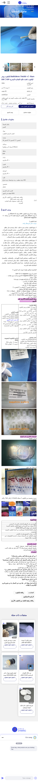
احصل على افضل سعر (27, 106)
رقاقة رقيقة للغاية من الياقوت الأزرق (22, 601)
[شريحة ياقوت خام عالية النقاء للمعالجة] (26, 695)
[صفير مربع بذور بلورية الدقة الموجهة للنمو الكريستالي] (10, 630)
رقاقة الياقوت (19, 593)
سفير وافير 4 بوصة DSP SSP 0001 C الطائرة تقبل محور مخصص (26, 641)
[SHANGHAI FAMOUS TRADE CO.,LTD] (22, 2)
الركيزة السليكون (28, 597)
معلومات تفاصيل (27, 112)
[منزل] (19, 732)
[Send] (2, 778)
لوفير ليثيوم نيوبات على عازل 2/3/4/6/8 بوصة (9, 674)
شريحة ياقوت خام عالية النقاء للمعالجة (26, 707)
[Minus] (2, 737)
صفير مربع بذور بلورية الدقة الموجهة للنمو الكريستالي (10, 641)
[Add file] (35, 778)
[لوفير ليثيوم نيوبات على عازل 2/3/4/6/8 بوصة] (10, 662)
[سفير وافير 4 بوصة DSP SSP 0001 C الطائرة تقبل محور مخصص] (26, 630)
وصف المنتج (10, 112)
